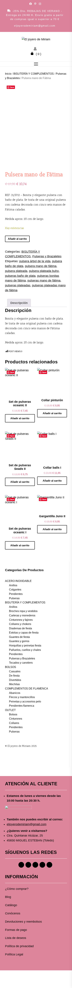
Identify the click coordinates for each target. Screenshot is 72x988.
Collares (14, 723)
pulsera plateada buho (44, 271)
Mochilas (14, 684)
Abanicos (14, 692)
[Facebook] (21, 865)
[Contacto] (49, 865)
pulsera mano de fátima (40, 266)
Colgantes (15, 589)
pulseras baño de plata (20, 276)
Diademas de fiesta (20, 628)
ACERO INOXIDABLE (18, 581)
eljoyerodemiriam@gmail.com (34, 25)
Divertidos (15, 680)
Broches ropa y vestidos (23, 611)
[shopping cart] (33, 54)
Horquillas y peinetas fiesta (25, 645)
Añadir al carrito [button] (19, 418)
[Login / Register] (36, 49)
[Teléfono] (42, 865)
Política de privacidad (19, 946)
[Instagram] (28, 865)
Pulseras (14, 598)
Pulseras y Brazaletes (46, 256)
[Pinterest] (35, 865)
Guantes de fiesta (19, 637)
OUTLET (10, 710)
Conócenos (12, 913)
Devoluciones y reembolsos (23, 921)
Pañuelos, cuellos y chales (25, 649)
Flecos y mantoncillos (22, 697)
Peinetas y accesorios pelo (25, 701)
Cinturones (15, 718)
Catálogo (11, 905)
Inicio (8, 73)
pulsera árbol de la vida (34, 261)
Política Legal (14, 954)
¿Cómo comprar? (16, 889)
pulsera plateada (16, 271)
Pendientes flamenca (21, 705)
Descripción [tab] (19, 303)
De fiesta (14, 675)
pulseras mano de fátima (43, 280)
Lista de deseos (15, 938)
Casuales (14, 671)
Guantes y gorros (19, 641)
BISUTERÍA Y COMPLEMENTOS (33, 73)
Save (12, 87)
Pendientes (16, 593)
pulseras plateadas (17, 285)
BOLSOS (10, 667)
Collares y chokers (20, 624)
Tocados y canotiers (21, 662)
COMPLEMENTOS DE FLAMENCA (26, 688)
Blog (8, 897)
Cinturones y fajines (21, 619)
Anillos (13, 585)
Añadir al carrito (17, 238)
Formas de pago (16, 930)
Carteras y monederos (22, 615)
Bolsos (13, 714)
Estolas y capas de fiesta (24, 632)
